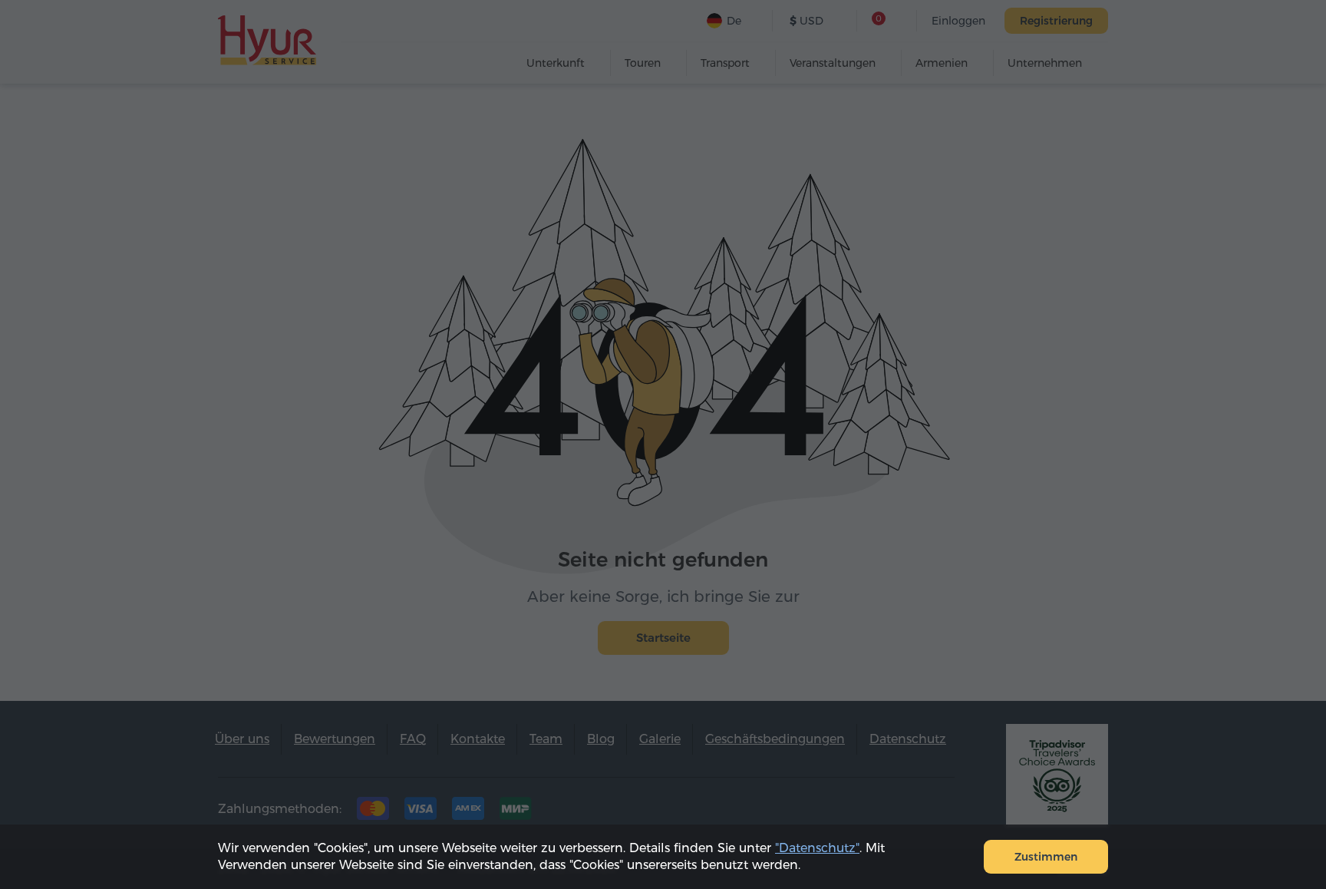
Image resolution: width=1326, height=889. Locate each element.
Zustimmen (1045, 857)
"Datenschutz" (817, 848)
